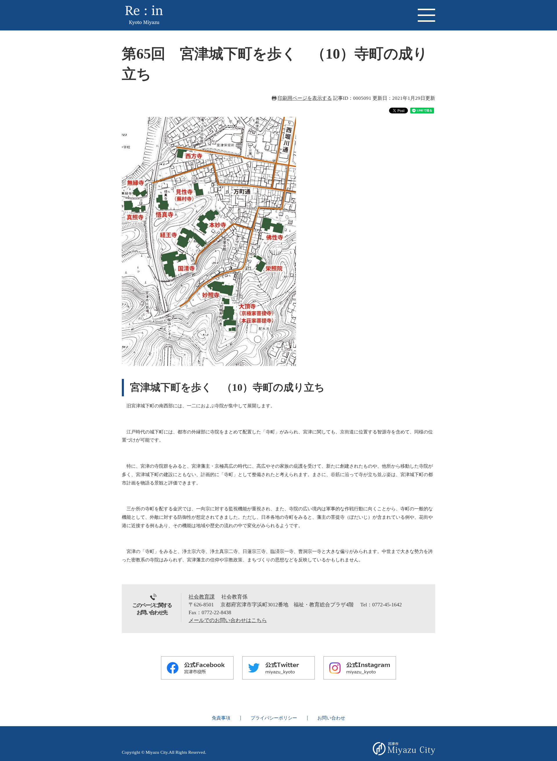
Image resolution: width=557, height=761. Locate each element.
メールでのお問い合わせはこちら (228, 620)
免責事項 (221, 717)
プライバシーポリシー (274, 717)
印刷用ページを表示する (305, 98)
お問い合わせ (331, 717)
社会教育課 (202, 597)
